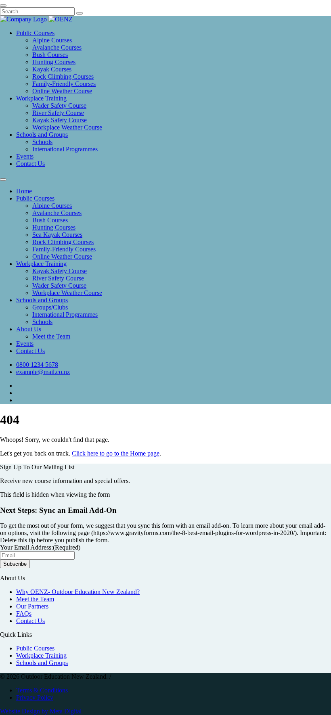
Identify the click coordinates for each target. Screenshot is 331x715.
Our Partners (32, 606)
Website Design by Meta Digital (41, 711)
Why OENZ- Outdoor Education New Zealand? (78, 591)
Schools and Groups (42, 134)
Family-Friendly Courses (64, 83)
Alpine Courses (52, 40)
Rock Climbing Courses (63, 76)
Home (24, 191)
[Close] (3, 5)
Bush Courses (50, 54)
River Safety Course (58, 112)
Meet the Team (51, 336)
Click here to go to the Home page (115, 453)
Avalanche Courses (57, 47)
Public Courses (35, 32)
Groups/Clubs (50, 307)
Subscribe (15, 564)
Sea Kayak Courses (57, 234)
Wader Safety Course (59, 105)
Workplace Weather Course (67, 127)
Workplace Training (41, 98)
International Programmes (65, 149)
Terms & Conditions (42, 690)
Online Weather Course (62, 91)
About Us (28, 329)
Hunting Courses (53, 62)
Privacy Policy (34, 697)
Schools (42, 141)
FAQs (23, 613)
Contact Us (30, 163)
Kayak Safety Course (59, 120)
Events (25, 156)
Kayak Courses (51, 69)
